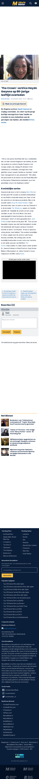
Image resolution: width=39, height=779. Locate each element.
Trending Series (26, 531)
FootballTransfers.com (11, 704)
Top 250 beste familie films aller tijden (16, 592)
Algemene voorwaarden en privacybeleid (19, 747)
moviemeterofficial (11, 690)
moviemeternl (10, 693)
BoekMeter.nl (7, 721)
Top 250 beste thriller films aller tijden (16, 589)
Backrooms (7, 553)
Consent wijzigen (12, 749)
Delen (31, 99)
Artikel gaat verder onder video (19, 259)
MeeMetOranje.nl (9, 735)
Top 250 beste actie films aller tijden (15, 595)
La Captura (7, 542)
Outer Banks (27, 554)
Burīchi (25, 537)
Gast (7, 313)
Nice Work (30, 192)
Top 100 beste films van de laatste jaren (16, 598)
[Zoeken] (30, 3)
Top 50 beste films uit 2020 (12, 609)
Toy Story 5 (7, 545)
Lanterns (26, 534)
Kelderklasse (7, 729)
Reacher (25, 542)
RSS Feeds (24, 749)
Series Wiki (27, 744)
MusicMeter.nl (8, 718)
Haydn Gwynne (24, 109)
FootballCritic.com (9, 707)
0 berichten (5, 309)
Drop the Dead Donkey (19, 203)
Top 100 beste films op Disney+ (13, 603)
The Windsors (17, 208)
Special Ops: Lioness (30, 545)
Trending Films (6, 531)
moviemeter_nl (10, 697)
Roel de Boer (5, 99)
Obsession (6, 547)
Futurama (26, 548)
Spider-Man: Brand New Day (9, 538)
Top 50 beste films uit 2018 (12, 612)
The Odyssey (7, 550)
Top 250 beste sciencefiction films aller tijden (18, 587)
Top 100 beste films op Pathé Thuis (15, 606)
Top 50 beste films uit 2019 (12, 614)
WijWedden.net (8, 727)
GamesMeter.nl (8, 724)
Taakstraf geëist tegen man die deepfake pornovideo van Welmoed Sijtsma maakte (28, 295)
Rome (22, 254)
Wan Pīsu (26, 551)
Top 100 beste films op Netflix (13, 600)
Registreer (4, 742)
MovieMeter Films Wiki (14, 744)
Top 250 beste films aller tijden (13, 584)
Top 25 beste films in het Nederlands (15, 617)
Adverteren (33, 742)
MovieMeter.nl (8, 716)
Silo (24, 540)
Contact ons (15, 742)
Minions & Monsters (10, 556)
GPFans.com (7, 713)
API (31, 749)
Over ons (24, 742)
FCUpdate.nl (7, 710)
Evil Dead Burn (8, 534)
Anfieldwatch (7, 732)
